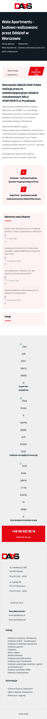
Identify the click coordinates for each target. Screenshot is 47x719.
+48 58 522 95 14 (23, 531)
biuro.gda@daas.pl (17, 615)
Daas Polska (13, 71)
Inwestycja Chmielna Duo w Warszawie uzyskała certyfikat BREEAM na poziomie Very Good (22, 251)
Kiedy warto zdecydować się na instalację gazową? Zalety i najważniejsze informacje (23, 230)
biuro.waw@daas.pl (17, 620)
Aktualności (12, 75)
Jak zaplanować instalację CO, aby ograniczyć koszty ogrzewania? (20, 272)
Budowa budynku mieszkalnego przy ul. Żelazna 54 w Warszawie (22, 291)
